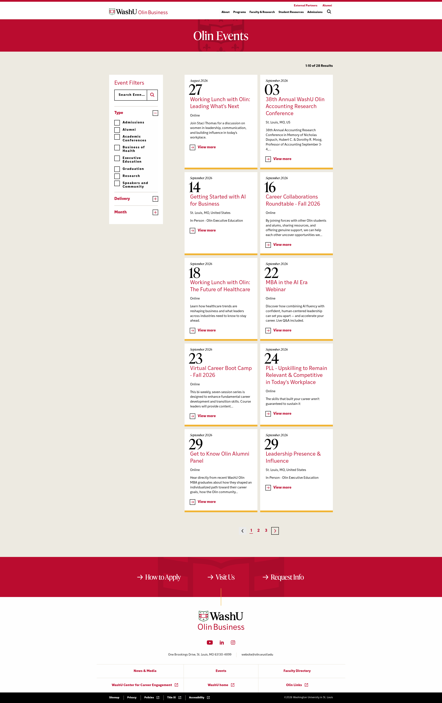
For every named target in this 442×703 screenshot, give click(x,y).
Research (131, 176)
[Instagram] (233, 643)
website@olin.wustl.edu (257, 654)
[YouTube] (210, 643)
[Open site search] (329, 11)
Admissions (134, 122)
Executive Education (132, 160)
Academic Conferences (135, 138)
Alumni (129, 130)
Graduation (133, 169)
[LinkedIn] (222, 643)
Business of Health (134, 149)
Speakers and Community (135, 185)
